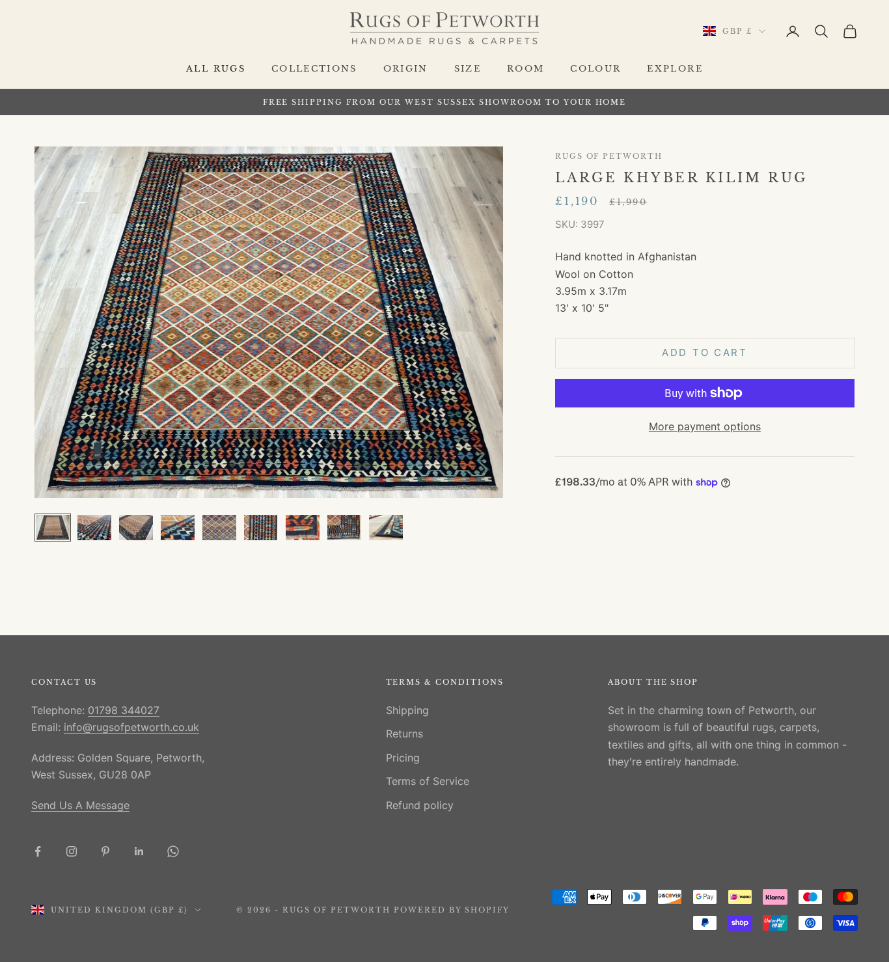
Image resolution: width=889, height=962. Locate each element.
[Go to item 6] (261, 528)
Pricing (403, 757)
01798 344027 (123, 710)
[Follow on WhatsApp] (173, 851)
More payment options (705, 426)
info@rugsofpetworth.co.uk (131, 727)
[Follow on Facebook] (37, 851)
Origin (405, 68)
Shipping (407, 710)
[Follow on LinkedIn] (139, 851)
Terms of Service (427, 781)
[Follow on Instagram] (71, 851)
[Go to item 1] (52, 528)
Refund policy (420, 805)
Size (467, 68)
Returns (404, 733)
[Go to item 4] (177, 528)
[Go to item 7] (302, 528)
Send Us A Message (80, 805)
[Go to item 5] (219, 528)
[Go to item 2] (94, 528)
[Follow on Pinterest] (105, 851)
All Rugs (215, 68)
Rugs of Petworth (609, 156)
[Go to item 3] (136, 528)
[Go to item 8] (344, 528)
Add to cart (705, 352)
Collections (314, 68)
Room (525, 68)
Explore (674, 68)
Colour (595, 68)
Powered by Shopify (452, 909)
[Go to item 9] (386, 528)
